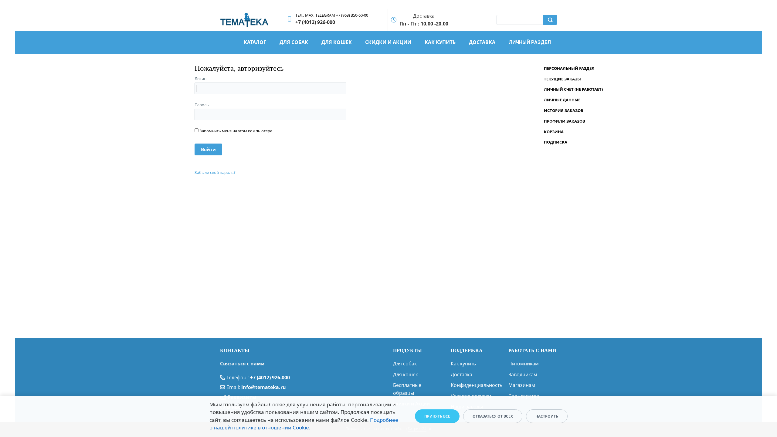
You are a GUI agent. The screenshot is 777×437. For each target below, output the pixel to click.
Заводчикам (522, 374)
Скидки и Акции (388, 42)
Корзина (554, 131)
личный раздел (530, 42)
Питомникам (523, 363)
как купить (440, 42)
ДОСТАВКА (482, 42)
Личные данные (562, 100)
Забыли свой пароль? (215, 172)
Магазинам (521, 385)
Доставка (461, 374)
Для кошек (405, 374)
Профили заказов (564, 121)
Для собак (405, 363)
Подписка (555, 142)
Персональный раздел (569, 68)
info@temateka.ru (263, 387)
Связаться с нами (242, 363)
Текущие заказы (562, 79)
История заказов (563, 110)
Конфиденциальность (476, 385)
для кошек (336, 42)
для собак (294, 42)
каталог (255, 42)
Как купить (463, 363)
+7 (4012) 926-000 (270, 377)
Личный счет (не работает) (573, 89)
